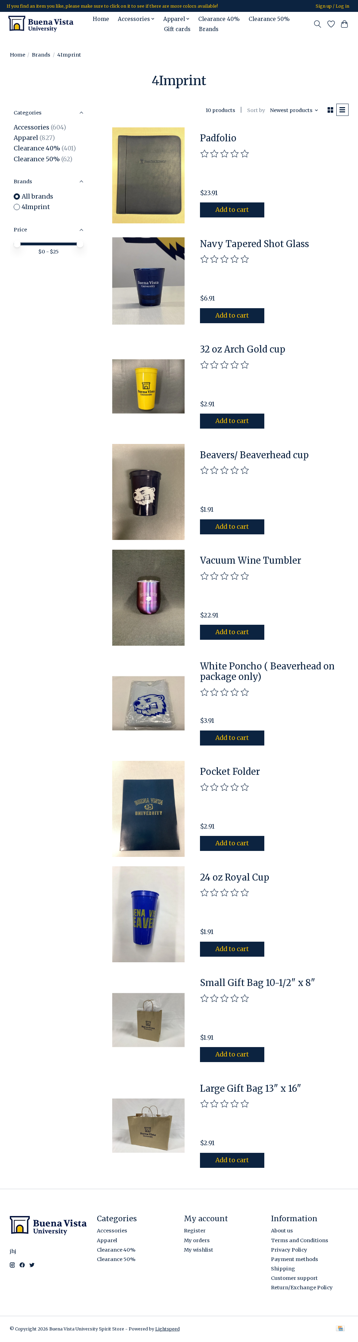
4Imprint (36, 207)
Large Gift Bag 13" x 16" (250, 1088)
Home (101, 19)
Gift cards (177, 29)
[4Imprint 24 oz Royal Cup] (148, 914)
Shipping (283, 1269)
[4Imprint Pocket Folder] (148, 809)
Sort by (256, 110)
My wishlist (198, 1250)
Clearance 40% (219, 19)
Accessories (31, 127)
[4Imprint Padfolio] (148, 175)
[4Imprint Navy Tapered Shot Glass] (148, 281)
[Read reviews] (225, 153)
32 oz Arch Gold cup (242, 349)
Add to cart (232, 210)
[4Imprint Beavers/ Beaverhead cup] (148, 492)
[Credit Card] (340, 1329)
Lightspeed (167, 1329)
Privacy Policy (289, 1250)
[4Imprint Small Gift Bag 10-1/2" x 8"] (148, 1020)
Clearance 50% (269, 19)
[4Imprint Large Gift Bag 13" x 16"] (148, 1125)
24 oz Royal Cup (234, 877)
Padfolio (218, 138)
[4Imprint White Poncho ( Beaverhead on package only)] (148, 703)
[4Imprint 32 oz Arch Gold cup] (148, 387)
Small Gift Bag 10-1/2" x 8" (257, 982)
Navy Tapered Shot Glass (254, 244)
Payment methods (294, 1259)
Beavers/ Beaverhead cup (254, 455)
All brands (37, 196)
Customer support (294, 1278)
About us (282, 1231)
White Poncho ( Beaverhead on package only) (267, 671)
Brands (209, 29)
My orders (197, 1240)
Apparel (26, 138)
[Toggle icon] (317, 24)
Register (195, 1231)
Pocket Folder (230, 771)
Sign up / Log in (332, 6)
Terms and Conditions (299, 1240)
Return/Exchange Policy (302, 1287)
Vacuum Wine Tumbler (250, 560)
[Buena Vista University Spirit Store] (40, 24)
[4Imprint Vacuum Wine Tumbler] (148, 598)
